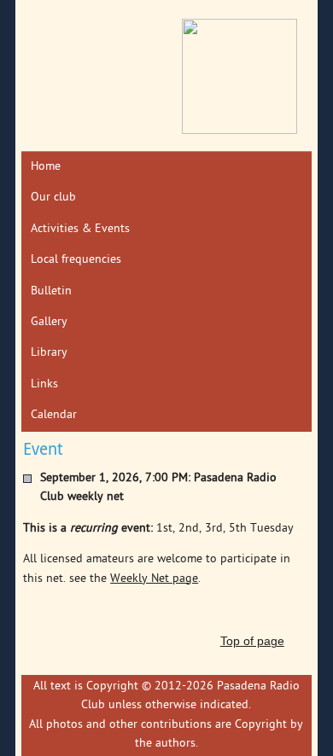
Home (46, 167)
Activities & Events (80, 229)
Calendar (54, 415)
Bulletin (51, 291)
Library (49, 353)
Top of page (252, 641)
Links (44, 384)
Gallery (49, 322)
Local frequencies (76, 260)
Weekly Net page (154, 579)
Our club (53, 197)
